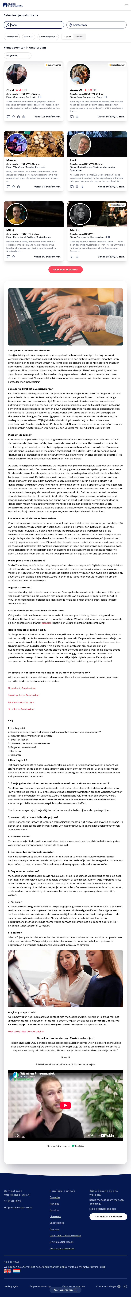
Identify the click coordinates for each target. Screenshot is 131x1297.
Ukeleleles (55, 1216)
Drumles (54, 1229)
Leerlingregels (11, 1286)
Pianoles (54, 1203)
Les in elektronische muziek (65, 1235)
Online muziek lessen (61, 1242)
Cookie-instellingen (106, 1286)
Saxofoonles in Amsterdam (23, 695)
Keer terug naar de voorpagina (26, 1031)
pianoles (46, 622)
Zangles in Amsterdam (21, 702)
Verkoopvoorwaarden (62, 1248)
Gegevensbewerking (40, 1286)
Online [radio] (79, 36)
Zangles (54, 1210)
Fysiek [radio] (68, 36)
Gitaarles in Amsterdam (21, 688)
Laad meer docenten (65, 269)
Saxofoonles (57, 1222)
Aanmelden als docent (108, 1216)
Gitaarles (55, 1197)
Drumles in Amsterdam (21, 709)
